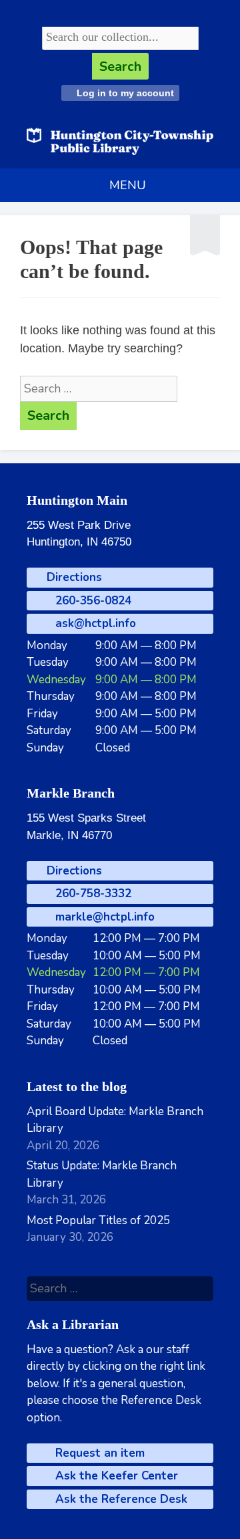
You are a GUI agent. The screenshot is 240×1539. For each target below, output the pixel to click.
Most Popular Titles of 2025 (98, 1220)
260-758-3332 (91, 893)
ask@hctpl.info (94, 623)
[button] (127, 185)
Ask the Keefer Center (115, 1476)
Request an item (98, 1453)
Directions (72, 577)
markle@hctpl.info (103, 917)
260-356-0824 (91, 600)
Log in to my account (124, 93)
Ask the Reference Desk (119, 1499)
